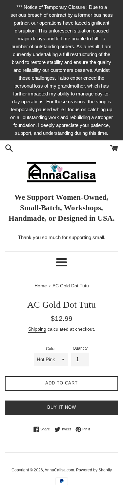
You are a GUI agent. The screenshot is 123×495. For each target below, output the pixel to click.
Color (51, 348)
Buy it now (61, 407)
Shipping (37, 329)
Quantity (80, 348)
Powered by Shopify (94, 470)
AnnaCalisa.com (59, 470)
